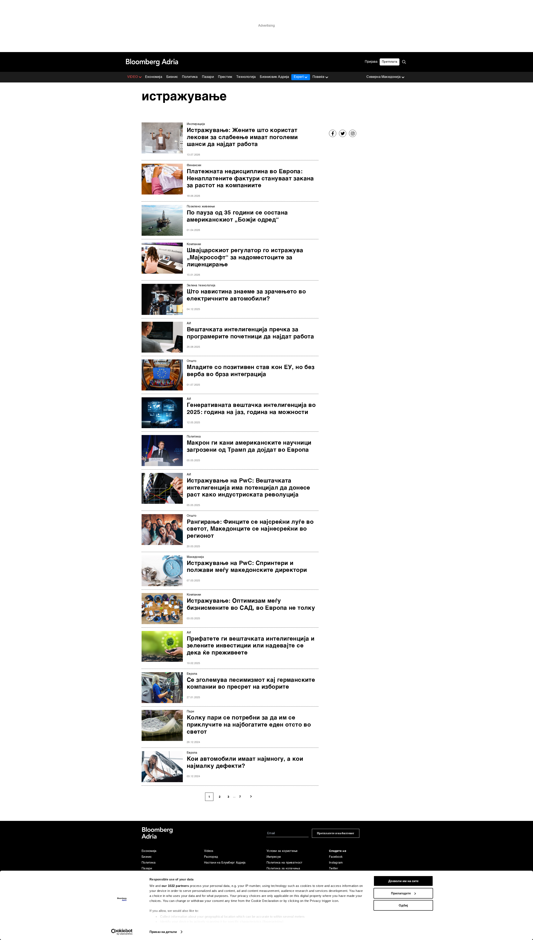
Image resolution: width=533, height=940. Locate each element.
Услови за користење (282, 851)
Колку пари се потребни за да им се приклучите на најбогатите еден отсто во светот (249, 725)
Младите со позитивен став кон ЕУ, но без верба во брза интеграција (251, 370)
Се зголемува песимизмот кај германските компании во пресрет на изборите (251, 683)
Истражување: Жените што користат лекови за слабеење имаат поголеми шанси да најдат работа (242, 137)
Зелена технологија (201, 285)
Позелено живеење (201, 206)
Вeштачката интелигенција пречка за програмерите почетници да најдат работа (250, 333)
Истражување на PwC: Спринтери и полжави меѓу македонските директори (247, 566)
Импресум (273, 856)
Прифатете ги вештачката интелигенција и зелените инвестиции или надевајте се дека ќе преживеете (250, 646)
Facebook (335, 856)
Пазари (208, 77)
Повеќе (318, 77)
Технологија (246, 77)
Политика (190, 77)
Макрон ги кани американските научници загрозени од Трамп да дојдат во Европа (249, 446)
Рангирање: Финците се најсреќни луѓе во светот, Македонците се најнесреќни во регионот (250, 529)
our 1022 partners (175, 886)
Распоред (211, 856)
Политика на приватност (284, 862)
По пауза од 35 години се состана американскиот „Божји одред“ (237, 216)
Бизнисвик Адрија (274, 77)
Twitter (333, 868)
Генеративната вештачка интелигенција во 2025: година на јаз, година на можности (251, 408)
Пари (190, 711)
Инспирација (196, 124)
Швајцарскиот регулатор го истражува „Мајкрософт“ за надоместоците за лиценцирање (245, 257)
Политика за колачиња (283, 868)
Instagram (336, 862)
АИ (189, 323)
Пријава (371, 62)
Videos (208, 851)
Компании (194, 244)
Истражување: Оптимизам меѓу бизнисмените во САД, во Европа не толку (251, 604)
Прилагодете (401, 893)
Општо (192, 361)
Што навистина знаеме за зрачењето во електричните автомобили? (246, 295)
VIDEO (132, 77)
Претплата (389, 61)
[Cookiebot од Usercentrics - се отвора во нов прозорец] (122, 932)
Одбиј (403, 905)
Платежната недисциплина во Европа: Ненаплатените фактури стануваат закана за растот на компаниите (250, 178)
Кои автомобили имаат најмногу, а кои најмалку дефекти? (245, 762)
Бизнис (172, 77)
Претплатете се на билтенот (335, 833)
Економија (153, 77)
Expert (299, 77)
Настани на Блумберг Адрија (225, 862)
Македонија (195, 557)
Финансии (194, 165)
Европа (192, 673)
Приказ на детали (163, 932)
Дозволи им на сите (403, 881)
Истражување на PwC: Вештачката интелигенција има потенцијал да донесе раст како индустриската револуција (248, 488)
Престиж (225, 77)
